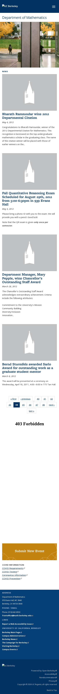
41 (46, 399)
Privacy (53, 681)
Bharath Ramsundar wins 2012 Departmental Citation (25, 116)
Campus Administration (13, 636)
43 (11, 405)
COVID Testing (10, 571)
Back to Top (52, 690)
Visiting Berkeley (10, 646)
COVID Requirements (13, 568)
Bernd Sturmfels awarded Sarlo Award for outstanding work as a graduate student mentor (27, 368)
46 (31, 405)
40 (39, 399)
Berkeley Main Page (12, 632)
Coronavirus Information (15, 575)
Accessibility (51, 674)
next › (53, 404)
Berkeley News (9, 639)
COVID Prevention (12, 578)
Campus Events (10, 649)
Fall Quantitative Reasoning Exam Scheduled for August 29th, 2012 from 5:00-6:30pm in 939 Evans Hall (28, 198)
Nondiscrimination (48, 677)
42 (52, 399)
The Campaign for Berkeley (15, 642)
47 (38, 405)
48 (44, 405)
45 (24, 405)
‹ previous (26, 398)
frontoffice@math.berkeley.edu (17, 615)
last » (32, 410)
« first (14, 398)
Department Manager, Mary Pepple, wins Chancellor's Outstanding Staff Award (23, 278)
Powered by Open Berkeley (44, 670)
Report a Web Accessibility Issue (18, 624)
